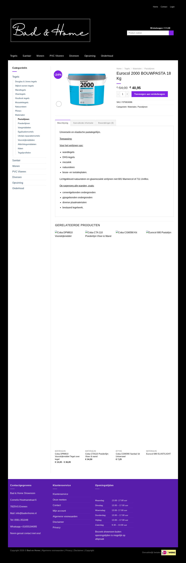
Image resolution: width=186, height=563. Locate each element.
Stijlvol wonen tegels (24, 86)
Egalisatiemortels (26, 132)
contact (27, 533)
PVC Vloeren (57, 56)
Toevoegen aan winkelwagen (149, 94)
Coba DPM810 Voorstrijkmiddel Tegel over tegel (67, 456)
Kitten (20, 148)
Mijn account (59, 511)
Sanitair (27, 56)
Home (155, 7)
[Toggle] (45, 76)
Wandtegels (20, 90)
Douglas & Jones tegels (26, 81)
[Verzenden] (171, 33)
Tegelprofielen (24, 152)
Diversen (74, 56)
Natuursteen (20, 106)
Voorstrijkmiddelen (26, 140)
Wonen (40, 56)
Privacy (56, 527)
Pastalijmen (23, 119)
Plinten (18, 111)
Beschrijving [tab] (62, 123)
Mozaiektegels (21, 102)
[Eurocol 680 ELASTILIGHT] (160, 340)
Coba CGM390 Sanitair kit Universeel (128, 455)
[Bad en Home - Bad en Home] (50, 30)
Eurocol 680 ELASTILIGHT (158, 454)
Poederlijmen (24, 123)
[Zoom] (58, 104)
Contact (164, 7)
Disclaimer (58, 522)
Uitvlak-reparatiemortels (29, 136)
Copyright (89, 550)
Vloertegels (20, 94)
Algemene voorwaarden (65, 516)
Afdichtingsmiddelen (27, 144)
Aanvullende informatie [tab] (83, 123)
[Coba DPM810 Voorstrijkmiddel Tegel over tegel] (69, 340)
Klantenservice (60, 494)
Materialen (20, 115)
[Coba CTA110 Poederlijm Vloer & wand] (99, 340)
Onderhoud (107, 56)
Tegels (13, 56)
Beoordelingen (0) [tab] (105, 123)
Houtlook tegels (22, 98)
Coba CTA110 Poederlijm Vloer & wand (96, 455)
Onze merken (60, 500)
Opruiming (90, 56)
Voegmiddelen (24, 127)
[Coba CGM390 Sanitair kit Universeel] (129, 340)
